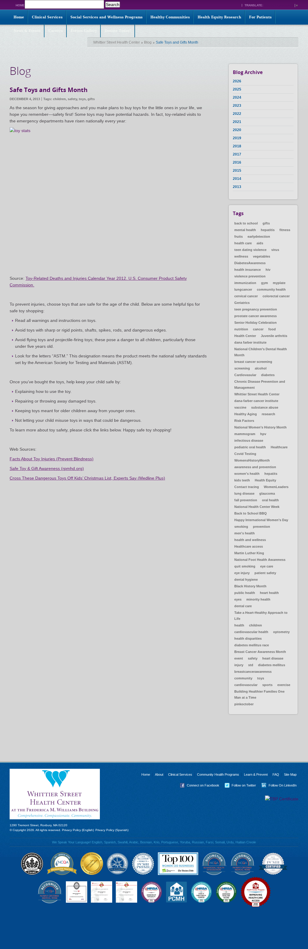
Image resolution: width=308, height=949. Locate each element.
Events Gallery (84, 31)
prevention (261, 526)
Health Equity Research (219, 17)
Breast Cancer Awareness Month (260, 652)
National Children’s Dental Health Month (260, 352)
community (243, 678)
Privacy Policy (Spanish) (111, 830)
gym (264, 283)
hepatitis (268, 230)
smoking (241, 526)
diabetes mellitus (271, 665)
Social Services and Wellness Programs (106, 17)
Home (20, 5)
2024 (237, 97)
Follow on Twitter (239, 785)
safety (72, 99)
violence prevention (250, 276)
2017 (237, 154)
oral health (270, 500)
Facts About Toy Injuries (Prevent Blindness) (52, 458)
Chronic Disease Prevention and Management (259, 384)
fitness (284, 230)
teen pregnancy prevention (255, 309)
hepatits (270, 473)
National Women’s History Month (260, 427)
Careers (55, 31)
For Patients (260, 17)
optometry (281, 632)
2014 (237, 179)
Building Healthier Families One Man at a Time (259, 694)
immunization (245, 283)
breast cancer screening (253, 361)
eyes (238, 599)
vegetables (261, 256)
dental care (243, 606)
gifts (91, 99)
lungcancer (243, 289)
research (268, 414)
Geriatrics (242, 302)
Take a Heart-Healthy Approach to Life (261, 615)
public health (244, 593)
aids (260, 243)
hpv (263, 434)
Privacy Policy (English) (78, 830)
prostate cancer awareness (255, 316)
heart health (269, 593)
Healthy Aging (245, 414)
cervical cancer (246, 296)
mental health (245, 230)
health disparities (248, 638)
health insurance (247, 269)
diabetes (268, 375)
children (59, 99)
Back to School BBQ (250, 513)
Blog (148, 42)
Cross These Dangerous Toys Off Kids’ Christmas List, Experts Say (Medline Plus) (87, 478)
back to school (246, 223)
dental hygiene (246, 579)
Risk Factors (244, 420)
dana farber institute (250, 342)
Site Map (290, 774)
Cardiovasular (245, 375)
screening (242, 368)
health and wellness (250, 540)
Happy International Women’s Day (261, 520)
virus (275, 250)
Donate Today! (118, 31)
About (159, 774)
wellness (241, 256)
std (250, 665)
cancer (258, 329)
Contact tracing (246, 487)
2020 (237, 130)
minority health (258, 599)
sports (267, 685)
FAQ (276, 774)
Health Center (245, 336)
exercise (283, 685)
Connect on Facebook (198, 785)
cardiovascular (245, 685)
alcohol (260, 368)
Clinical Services (47, 17)
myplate (279, 283)
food (272, 329)
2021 (237, 122)
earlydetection (259, 236)
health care (243, 243)
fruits (238, 236)
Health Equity (265, 480)
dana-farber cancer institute (256, 401)
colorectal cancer (276, 296)
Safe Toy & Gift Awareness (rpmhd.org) (47, 468)
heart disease (272, 658)
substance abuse (264, 407)
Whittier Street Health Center (116, 42)
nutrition (241, 329)
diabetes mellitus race (251, 645)
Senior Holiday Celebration (255, 322)
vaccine (240, 407)
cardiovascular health (251, 632)
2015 (237, 170)
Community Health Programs (218, 774)
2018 (237, 146)
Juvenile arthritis (274, 336)
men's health (244, 533)
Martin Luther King (249, 553)
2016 (237, 162)
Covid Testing (245, 454)
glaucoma (267, 493)
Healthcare (279, 447)
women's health (247, 473)
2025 (237, 89)
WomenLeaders (276, 487)
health (239, 625)
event (238, 658)
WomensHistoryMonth (252, 460)
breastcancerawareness (253, 671)
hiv (268, 269)
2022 (237, 114)
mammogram (244, 434)
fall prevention (245, 500)
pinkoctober (244, 704)
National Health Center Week (256, 507)
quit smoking (244, 566)
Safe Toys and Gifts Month (49, 90)
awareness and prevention (255, 467)
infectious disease (248, 440)
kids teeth (242, 480)
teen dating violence (250, 250)
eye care (266, 566)
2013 (237, 187)
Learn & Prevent (256, 774)
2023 (237, 106)
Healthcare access (248, 546)
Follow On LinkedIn (278, 785)
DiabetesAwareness (250, 263)
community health (271, 289)
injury (238, 665)
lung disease (244, 493)
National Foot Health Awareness (259, 559)
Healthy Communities (170, 17)
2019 (237, 138)
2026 (237, 81)
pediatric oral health (250, 447)
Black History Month (250, 586)
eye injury (242, 573)
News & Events (27, 31)
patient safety (265, 573)
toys (82, 99)
